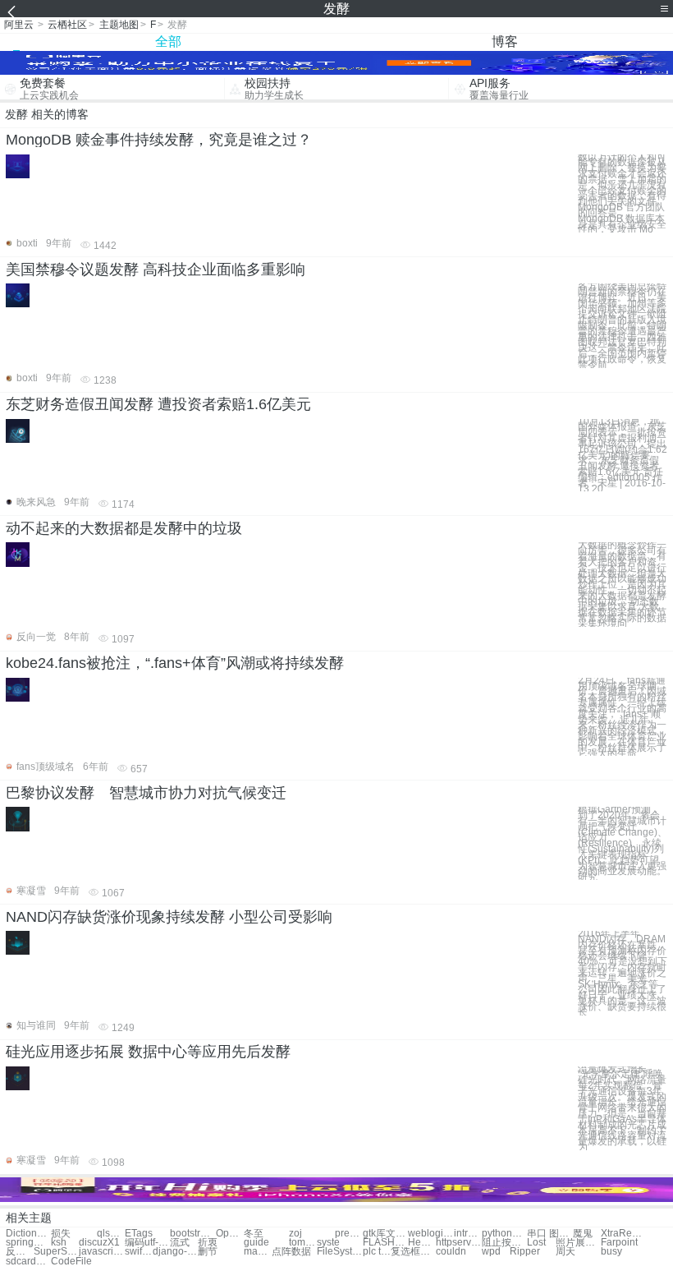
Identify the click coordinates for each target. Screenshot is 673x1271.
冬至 (253, 1233)
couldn (451, 1251)
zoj (295, 1233)
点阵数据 (291, 1251)
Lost (536, 1242)
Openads (230, 1233)
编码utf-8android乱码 (147, 1242)
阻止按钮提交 (504, 1242)
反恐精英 (20, 1251)
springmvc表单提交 (28, 1242)
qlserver (111, 1233)
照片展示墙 (578, 1242)
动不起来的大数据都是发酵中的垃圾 (124, 528)
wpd (491, 1251)
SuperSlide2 (56, 1251)
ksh (58, 1242)
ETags (139, 1233)
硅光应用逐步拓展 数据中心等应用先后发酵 (148, 1051)
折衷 (207, 1242)
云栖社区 (67, 24)
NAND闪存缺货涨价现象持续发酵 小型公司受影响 (169, 917)
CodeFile (71, 1261)
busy (611, 1251)
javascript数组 (101, 1251)
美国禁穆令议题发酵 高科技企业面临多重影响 (155, 269)
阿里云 (19, 24)
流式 (180, 1242)
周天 (565, 1251)
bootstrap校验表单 (192, 1233)
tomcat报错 (303, 1242)
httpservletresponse (458, 1242)
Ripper (525, 1251)
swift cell (139, 1251)
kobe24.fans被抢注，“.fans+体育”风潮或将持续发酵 (175, 663)
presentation (349, 1233)
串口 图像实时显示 (549, 1233)
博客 (505, 41)
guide (256, 1242)
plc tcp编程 (377, 1251)
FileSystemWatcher (339, 1251)
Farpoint (619, 1242)
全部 (168, 41)
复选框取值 (413, 1251)
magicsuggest (258, 1251)
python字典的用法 (504, 1233)
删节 (207, 1251)
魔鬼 (583, 1233)
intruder (468, 1233)
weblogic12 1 (430, 1233)
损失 (61, 1233)
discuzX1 (99, 1242)
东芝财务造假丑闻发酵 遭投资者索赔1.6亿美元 (158, 404)
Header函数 (422, 1242)
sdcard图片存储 (28, 1261)
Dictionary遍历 (28, 1233)
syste (328, 1242)
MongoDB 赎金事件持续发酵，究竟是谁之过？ (159, 139)
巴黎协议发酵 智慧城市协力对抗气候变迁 (146, 793)
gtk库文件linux (385, 1233)
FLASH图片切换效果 (385, 1242)
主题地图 (119, 24)
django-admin (175, 1251)
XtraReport (623, 1233)
